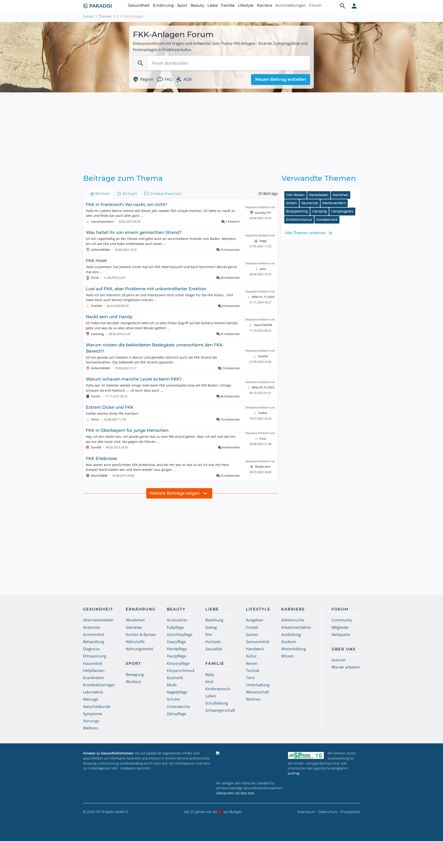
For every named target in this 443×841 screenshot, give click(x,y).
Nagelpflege (177, 692)
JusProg (293, 773)
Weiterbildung (293, 648)
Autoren (339, 660)
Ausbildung (291, 634)
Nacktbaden (318, 195)
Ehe (208, 634)
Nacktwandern (334, 203)
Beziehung (214, 620)
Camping (319, 211)
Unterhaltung (257, 684)
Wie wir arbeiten (346, 667)
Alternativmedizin (98, 620)
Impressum (306, 811)
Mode (172, 684)
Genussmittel (257, 641)
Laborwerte (93, 692)
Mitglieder (340, 627)
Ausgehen (254, 620)
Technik (252, 670)
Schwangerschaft (220, 710)
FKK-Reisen (295, 195)
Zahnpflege (176, 713)
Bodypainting (297, 211)
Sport (182, 5)
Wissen (287, 656)
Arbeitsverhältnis (296, 627)
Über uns (344, 649)
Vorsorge (91, 720)
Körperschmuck (181, 670)
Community (342, 620)
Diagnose (91, 648)
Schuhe (173, 699)
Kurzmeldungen (290, 5)
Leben (210, 696)
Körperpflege (178, 663)
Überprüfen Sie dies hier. (235, 793)
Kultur (251, 656)
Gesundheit (139, 5)
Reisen (251, 663)
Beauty (197, 5)
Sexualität (213, 648)
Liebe (212, 5)
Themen (105, 16)
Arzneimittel (93, 634)
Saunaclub (309, 203)
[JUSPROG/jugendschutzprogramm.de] (306, 755)
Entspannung (94, 656)
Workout (133, 681)
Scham (291, 203)
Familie (228, 5)
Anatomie (91, 627)
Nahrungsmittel (139, 648)
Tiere (250, 677)
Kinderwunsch (217, 688)
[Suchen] (140, 63)
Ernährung (163, 5)
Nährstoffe (135, 641)
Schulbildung (216, 703)
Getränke (134, 627)
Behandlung (93, 641)
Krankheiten (93, 677)
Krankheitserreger (99, 684)
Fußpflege (175, 627)
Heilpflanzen (94, 670)
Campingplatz (342, 211)
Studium (288, 641)
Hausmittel (92, 663)
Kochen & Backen (141, 634)
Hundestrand (326, 219)
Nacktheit (340, 195)
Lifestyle (246, 5)
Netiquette (341, 634)
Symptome (92, 713)
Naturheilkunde (96, 706)
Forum (315, 5)
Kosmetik (175, 677)
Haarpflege (176, 641)
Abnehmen (135, 620)
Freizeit (252, 627)
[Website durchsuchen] (342, 6)
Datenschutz (328, 811)
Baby (209, 674)
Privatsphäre (350, 811)
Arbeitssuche (292, 620)
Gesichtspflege (179, 634)
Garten (252, 634)
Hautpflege (176, 656)
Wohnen (253, 699)
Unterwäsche (178, 706)
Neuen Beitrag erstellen (280, 79)
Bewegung (135, 674)
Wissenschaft (257, 692)
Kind (209, 681)
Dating (211, 627)
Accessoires (177, 620)
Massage (90, 699)
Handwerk (255, 648)
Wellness (91, 728)
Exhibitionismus (299, 219)
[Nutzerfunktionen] (354, 6)
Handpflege (177, 648)
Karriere (264, 5)
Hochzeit (213, 641)
